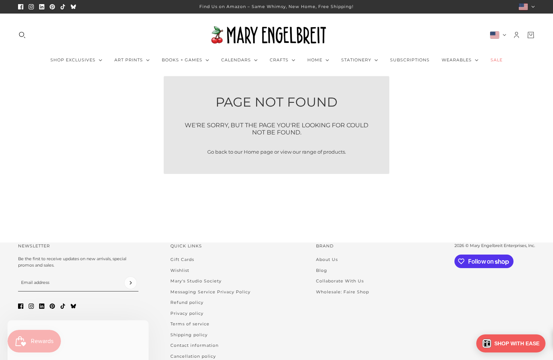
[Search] (22, 35)
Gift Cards (182, 259)
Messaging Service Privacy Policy (210, 291)
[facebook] (21, 7)
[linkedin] (42, 7)
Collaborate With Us (340, 281)
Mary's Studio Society (196, 281)
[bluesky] (73, 7)
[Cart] (531, 35)
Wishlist (179, 270)
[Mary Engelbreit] (276, 35)
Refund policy (187, 302)
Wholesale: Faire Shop (342, 291)
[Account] (516, 35)
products (334, 152)
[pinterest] (52, 7)
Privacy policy (187, 313)
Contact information (194, 345)
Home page (258, 152)
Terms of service (190, 323)
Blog (321, 270)
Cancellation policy (193, 356)
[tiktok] (63, 7)
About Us (327, 259)
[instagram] (31, 7)
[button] (510, 343)
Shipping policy (189, 334)
